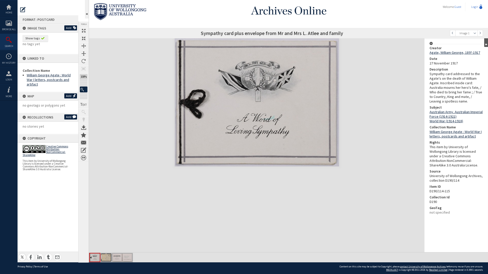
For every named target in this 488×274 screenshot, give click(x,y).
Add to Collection (84, 135)
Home (9, 12)
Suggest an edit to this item (23, 9)
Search (9, 46)
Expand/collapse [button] (486, 42)
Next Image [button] (480, 33)
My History (9, 62)
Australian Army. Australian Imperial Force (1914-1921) (456, 114)
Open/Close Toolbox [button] (87, 9)
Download (84, 127)
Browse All (9, 29)
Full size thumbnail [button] (84, 31)
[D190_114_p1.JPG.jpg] (94, 257)
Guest (457, 7)
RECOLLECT (392, 269)
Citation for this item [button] (84, 158)
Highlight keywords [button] (84, 120)
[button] (83, 89)
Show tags (32, 38)
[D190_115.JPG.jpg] (106, 257)
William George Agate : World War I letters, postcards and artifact (49, 80)
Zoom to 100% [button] (84, 69)
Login (9, 79)
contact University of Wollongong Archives (423, 266)
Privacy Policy (25, 266)
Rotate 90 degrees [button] (84, 61)
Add (68, 28)
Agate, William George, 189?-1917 (455, 52)
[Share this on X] (22, 254)
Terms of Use (41, 266)
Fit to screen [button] (84, 38)
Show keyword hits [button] (84, 112)
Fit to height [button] (84, 53)
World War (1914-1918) (446, 121)
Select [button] (474, 33)
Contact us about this (84, 142)
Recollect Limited (438, 269)
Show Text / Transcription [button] (84, 104)
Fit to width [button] (84, 46)
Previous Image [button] (452, 33)
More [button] (9, 96)
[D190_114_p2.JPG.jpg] (122, 257)
